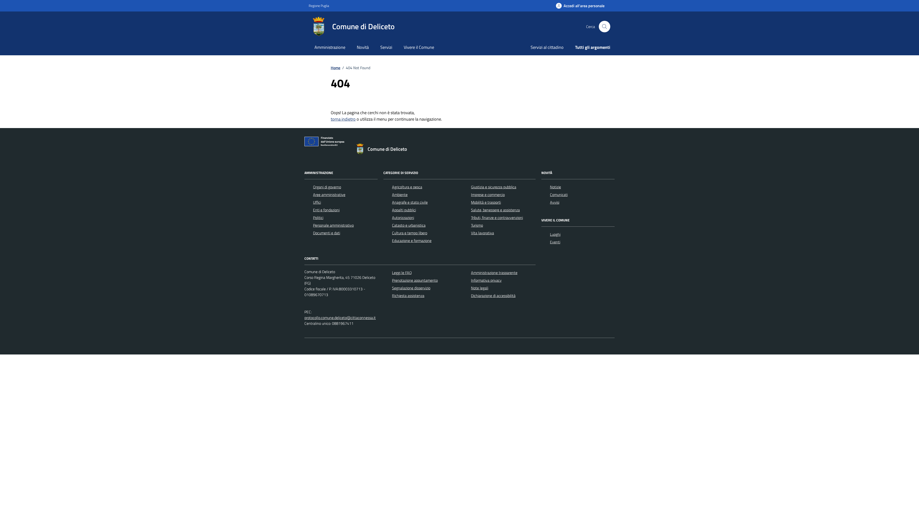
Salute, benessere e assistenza (495, 210)
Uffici (317, 202)
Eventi (555, 242)
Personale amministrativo (333, 225)
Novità (363, 47)
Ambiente (400, 194)
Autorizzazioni (403, 217)
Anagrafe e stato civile (410, 202)
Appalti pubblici (404, 210)
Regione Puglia (319, 5)
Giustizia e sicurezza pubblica (493, 187)
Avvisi (554, 202)
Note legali (479, 288)
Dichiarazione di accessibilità (493, 295)
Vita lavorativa (482, 233)
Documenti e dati (326, 233)
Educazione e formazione (411, 240)
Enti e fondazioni (326, 210)
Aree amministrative (329, 194)
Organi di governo (327, 187)
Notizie (555, 187)
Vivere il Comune (419, 47)
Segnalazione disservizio (411, 288)
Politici (318, 217)
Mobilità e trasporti (486, 202)
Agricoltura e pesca (407, 187)
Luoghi (555, 234)
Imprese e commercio (488, 194)
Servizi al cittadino (547, 47)
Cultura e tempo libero (409, 233)
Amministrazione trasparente (494, 272)
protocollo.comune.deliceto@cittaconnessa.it (340, 317)
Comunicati (559, 194)
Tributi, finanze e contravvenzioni (497, 217)
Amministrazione (329, 47)
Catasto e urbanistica (409, 225)
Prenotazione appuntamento (415, 280)
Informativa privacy (486, 280)
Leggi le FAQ (402, 272)
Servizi (386, 47)
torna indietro (343, 119)
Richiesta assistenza (408, 295)
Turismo (477, 225)
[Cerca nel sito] (604, 26)
